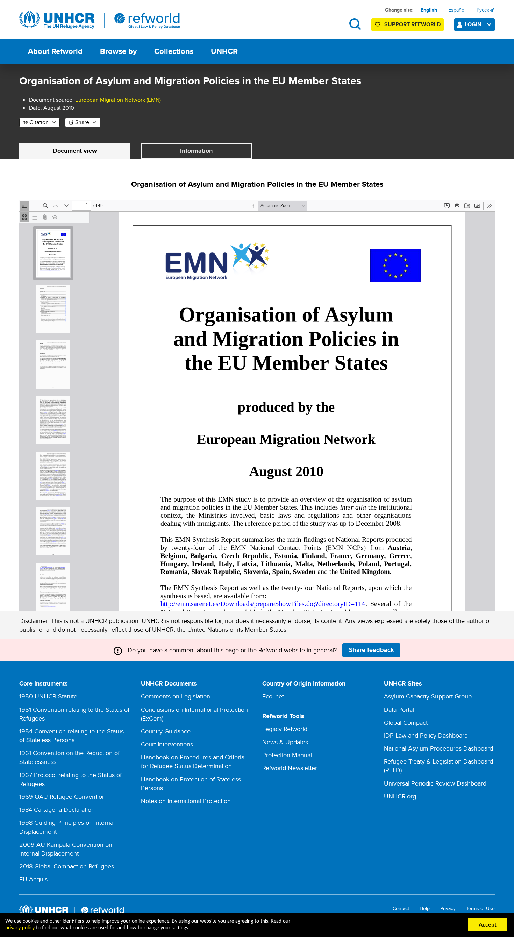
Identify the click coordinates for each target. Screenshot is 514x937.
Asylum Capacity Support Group (428, 696)
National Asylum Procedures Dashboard (438, 748)
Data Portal (399, 709)
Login (473, 24)
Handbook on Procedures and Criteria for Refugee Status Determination (192, 761)
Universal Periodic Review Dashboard (435, 783)
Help (425, 908)
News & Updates (285, 742)
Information (196, 150)
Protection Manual (287, 755)
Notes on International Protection (186, 800)
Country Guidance (166, 731)
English (429, 9)
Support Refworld (412, 24)
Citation (39, 122)
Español (456, 9)
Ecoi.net (273, 696)
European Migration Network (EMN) (118, 100)
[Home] (99, 20)
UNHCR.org (400, 796)
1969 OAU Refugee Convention (62, 796)
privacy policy (20, 927)
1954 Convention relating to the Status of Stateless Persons (71, 735)
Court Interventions (167, 744)
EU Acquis (33, 879)
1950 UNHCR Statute (48, 696)
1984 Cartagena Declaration (57, 809)
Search (355, 24)
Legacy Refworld (284, 728)
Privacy (448, 908)
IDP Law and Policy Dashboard (426, 735)
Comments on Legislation (175, 696)
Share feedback (371, 649)
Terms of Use (480, 908)
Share (82, 122)
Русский (486, 9)
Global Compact (406, 722)
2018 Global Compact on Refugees (66, 866)
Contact (401, 908)
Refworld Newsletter (289, 768)
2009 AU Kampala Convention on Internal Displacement (65, 849)
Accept (488, 925)
